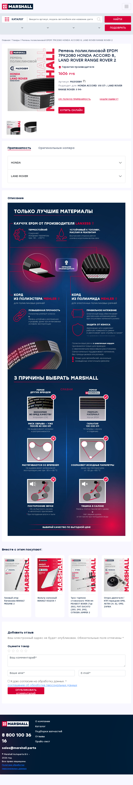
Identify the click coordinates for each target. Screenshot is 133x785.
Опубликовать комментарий (25, 691)
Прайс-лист (42, 742)
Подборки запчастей (48, 731)
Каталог (17, 19)
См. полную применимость (74, 99)
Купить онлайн (71, 110)
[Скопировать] (84, 81)
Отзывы (40, 736)
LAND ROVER (19, 176)
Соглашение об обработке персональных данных (42, 685)
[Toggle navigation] (126, 6)
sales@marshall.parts (19, 748)
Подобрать (118, 27)
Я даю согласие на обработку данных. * (39, 681)
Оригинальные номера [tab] (56, 148)
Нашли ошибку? (109, 99)
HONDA (16, 162)
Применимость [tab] (19, 148)
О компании (42, 721)
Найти (117, 19)
